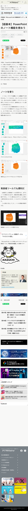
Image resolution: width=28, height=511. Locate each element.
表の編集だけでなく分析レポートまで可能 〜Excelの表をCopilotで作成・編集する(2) (16, 331)
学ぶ (5, 5)
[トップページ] (1, 6)
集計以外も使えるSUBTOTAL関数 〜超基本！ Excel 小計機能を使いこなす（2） (16, 315)
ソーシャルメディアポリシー (7, 457)
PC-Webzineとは (5, 465)
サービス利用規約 (5, 462)
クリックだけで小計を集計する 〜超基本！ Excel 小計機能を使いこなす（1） (16, 323)
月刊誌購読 (3, 467)
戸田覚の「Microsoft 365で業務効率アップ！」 (10, 7)
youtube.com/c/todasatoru (7, 287)
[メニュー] (2, 2)
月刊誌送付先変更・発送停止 (7, 470)
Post (23, 40)
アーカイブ (3, 472)
